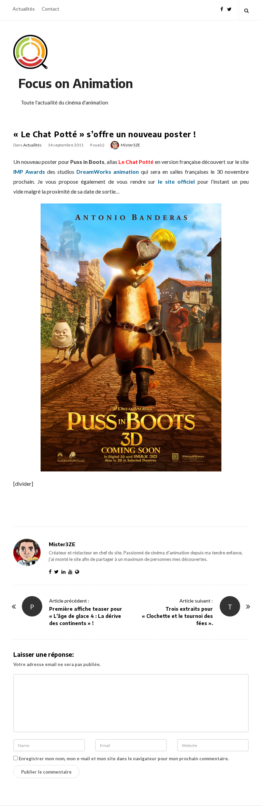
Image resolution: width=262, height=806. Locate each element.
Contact (50, 9)
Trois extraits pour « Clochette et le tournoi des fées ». (177, 616)
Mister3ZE (130, 144)
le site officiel (176, 181)
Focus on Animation (75, 83)
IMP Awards (29, 171)
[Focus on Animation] (30, 52)
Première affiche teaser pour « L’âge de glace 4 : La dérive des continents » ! (85, 616)
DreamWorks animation (107, 171)
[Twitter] (229, 8)
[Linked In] (64, 572)
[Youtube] (71, 572)
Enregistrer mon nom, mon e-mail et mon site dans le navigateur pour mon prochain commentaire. (124, 758)
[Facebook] (221, 8)
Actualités (24, 9)
